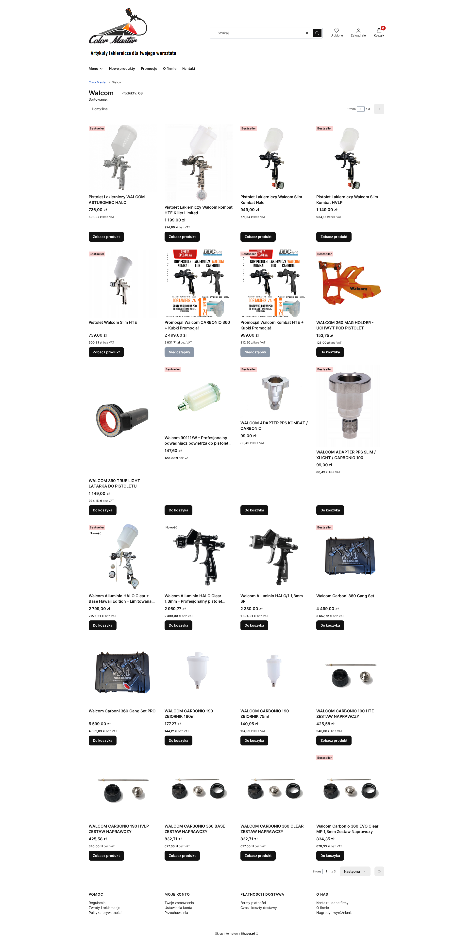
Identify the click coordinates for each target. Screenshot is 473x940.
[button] (317, 33)
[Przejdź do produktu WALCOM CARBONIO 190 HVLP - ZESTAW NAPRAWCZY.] (123, 787)
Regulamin (97, 903)
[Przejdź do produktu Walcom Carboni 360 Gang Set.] (350, 557)
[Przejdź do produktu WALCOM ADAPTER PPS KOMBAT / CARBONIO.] (274, 391)
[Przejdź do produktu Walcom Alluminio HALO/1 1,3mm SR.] (274, 557)
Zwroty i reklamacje (104, 907)
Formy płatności (253, 903)
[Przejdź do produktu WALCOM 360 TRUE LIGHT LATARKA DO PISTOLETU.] (123, 420)
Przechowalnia (176, 912)
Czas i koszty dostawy (258, 907)
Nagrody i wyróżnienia (334, 912)
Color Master (97, 82)
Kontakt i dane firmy (332, 903)
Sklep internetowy (235, 933)
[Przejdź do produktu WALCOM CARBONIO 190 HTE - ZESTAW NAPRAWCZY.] (350, 672)
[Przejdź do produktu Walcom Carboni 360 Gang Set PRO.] (123, 672)
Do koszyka (330, 352)
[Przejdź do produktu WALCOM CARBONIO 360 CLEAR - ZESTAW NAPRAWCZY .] (274, 787)
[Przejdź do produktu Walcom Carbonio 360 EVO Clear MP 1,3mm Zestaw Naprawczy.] (350, 787)
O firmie (322, 907)
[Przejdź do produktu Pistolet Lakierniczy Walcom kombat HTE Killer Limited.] (199, 163)
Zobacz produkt (106, 237)
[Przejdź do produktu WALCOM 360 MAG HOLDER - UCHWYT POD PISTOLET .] (350, 284)
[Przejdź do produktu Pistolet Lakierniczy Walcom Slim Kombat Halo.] (274, 158)
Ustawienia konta (178, 907)
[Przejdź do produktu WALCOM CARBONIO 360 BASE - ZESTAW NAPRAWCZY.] (199, 787)
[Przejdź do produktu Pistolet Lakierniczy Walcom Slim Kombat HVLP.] (350, 158)
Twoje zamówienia (179, 903)
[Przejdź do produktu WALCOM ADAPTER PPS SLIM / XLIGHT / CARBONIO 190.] (350, 406)
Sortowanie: (98, 99)
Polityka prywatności (105, 912)
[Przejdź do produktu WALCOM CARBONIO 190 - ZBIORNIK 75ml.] (274, 672)
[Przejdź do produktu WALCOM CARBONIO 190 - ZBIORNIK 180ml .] (199, 672)
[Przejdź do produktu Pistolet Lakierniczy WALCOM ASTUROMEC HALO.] (123, 158)
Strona (351, 109)
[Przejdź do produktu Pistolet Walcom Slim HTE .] (123, 284)
